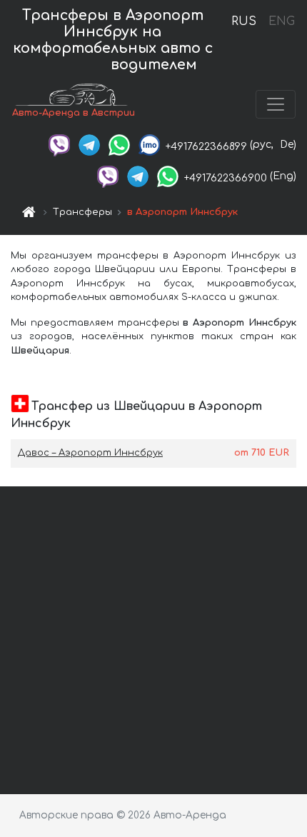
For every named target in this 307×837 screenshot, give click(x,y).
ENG (281, 21)
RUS (243, 21)
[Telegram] (89, 144)
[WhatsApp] (119, 144)
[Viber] (59, 144)
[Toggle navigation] (276, 104)
